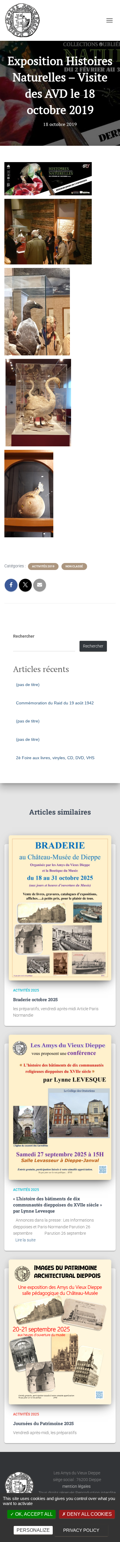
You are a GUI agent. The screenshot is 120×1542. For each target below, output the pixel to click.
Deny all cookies (89, 1514)
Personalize (33, 1530)
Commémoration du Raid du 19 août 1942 (55, 703)
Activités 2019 (43, 566)
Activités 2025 (26, 990)
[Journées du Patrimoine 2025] (60, 1332)
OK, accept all (33, 1514)
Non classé (74, 566)
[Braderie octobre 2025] (60, 907)
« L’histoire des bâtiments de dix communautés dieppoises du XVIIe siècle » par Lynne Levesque (57, 1205)
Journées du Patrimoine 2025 (43, 1423)
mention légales (76, 1486)
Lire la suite (25, 1240)
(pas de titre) (28, 684)
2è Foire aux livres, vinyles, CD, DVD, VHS (55, 757)
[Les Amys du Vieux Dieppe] (24, 20)
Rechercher (23, 636)
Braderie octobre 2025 (35, 999)
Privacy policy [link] (81, 1530)
